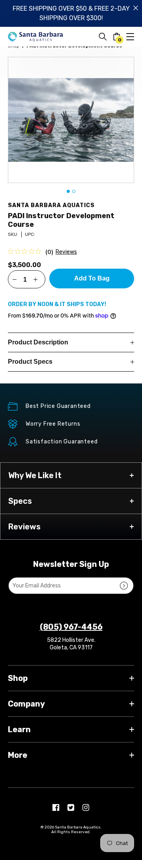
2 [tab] (73, 191)
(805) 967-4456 (71, 627)
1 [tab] (68, 191)
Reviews (66, 252)
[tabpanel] (71, 120)
